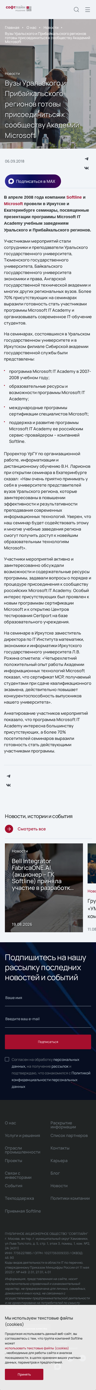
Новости (51, 27)
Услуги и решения (22, 1135)
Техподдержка (19, 1198)
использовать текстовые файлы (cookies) (37, 1348)
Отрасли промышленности (22, 1150)
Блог (55, 1173)
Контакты (60, 1148)
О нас (32, 27)
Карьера (59, 1160)
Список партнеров (69, 1135)
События (13, 1185)
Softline (74, 197)
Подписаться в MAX (35, 181)
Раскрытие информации (63, 1124)
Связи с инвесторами (18, 1175)
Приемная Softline (23, 1211)
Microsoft (13, 203)
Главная (12, 27)
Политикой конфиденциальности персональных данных (51, 1079)
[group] (44, 887)
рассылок (60, 1066)
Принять (24, 1374)
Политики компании (70, 1198)
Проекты (13, 1160)
